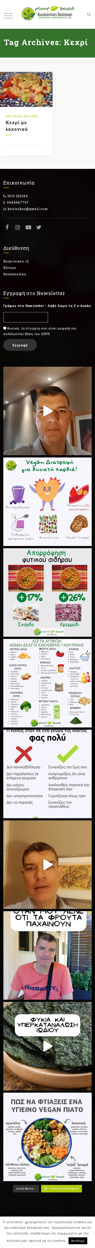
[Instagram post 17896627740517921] (47, 1137)
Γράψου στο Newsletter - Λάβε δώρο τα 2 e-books (47, 306)
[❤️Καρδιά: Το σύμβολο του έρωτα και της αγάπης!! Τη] (47, 501)
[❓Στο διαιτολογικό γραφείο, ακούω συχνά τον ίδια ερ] (47, 955)
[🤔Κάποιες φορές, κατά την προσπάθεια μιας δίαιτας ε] (47, 774)
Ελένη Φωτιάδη (25, 116)
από (9, 116)
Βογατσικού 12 (16, 261)
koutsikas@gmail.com (28, 208)
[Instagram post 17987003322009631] (47, 592)
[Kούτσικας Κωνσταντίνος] (47, 14)
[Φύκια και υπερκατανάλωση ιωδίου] (47, 1046)
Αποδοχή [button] (78, 1240)
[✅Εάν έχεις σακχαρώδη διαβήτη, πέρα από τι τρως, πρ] (47, 411)
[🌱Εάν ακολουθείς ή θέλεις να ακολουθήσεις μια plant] (47, 683)
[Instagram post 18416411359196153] (47, 864)
